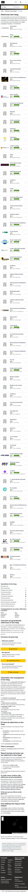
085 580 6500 (14, 649)
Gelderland (10, 860)
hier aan (25, 838)
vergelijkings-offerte (11, 748)
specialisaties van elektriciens (12, 743)
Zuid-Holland (7, 813)
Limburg (10, 874)
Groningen (3, 860)
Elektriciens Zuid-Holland (11, 11)
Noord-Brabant (9, 869)
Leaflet (14, 833)
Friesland (3, 862)
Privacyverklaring (5, 881)
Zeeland (10, 872)
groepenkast (4, 23)
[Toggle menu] (25, 2)
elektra (23, 22)
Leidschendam (4, 614)
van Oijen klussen (18, 861)
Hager (5, 706)
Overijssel (3, 872)
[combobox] (18, 7)
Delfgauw (17, 616)
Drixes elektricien (18, 871)
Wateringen (3, 615)
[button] (17, 820)
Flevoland (3, 870)
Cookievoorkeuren (5, 882)
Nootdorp (3, 616)
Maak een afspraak (14, 672)
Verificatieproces (19, 881)
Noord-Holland (2, 867)
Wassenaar (17, 615)
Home (2, 11)
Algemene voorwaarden (6, 879)
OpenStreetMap (20, 833)
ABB (10, 706)
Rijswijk (2, 612)
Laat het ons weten (10, 838)
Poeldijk (16, 614)
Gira (3, 706)
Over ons (17, 879)
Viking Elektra (17, 869)
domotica (10, 23)
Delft (16, 612)
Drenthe (2, 864)
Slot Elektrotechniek (19, 867)
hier (12, 850)
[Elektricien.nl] (3, 2)
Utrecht (9, 862)
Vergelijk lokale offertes (14, 660)
